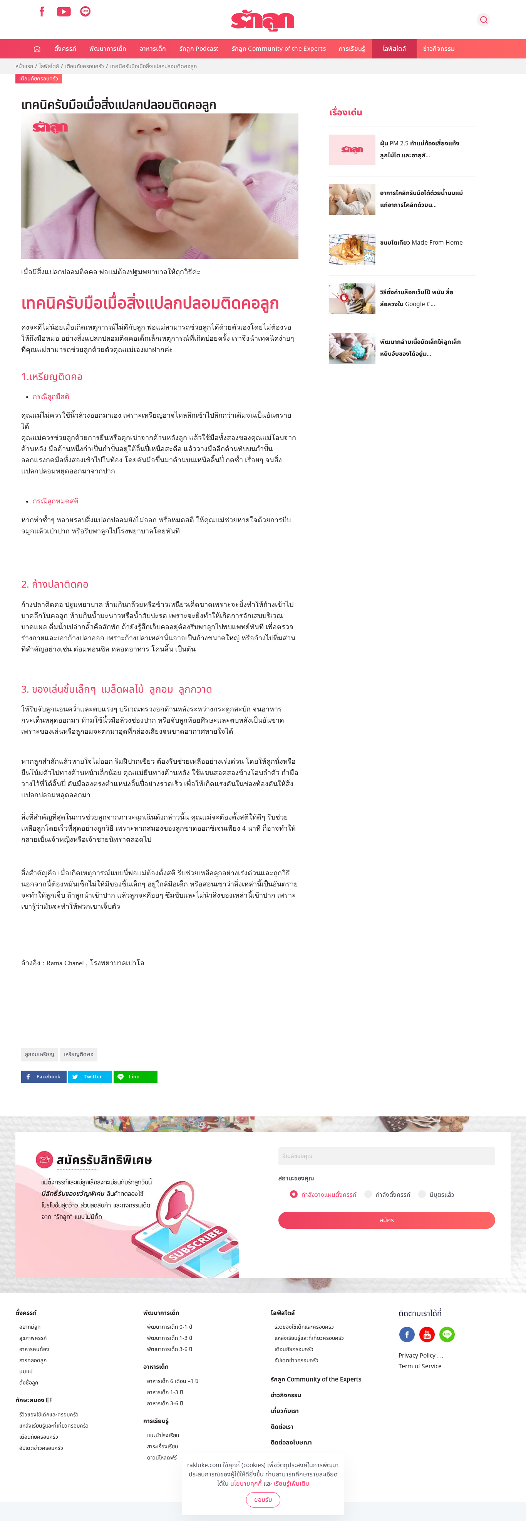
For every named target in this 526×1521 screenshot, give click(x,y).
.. (441, 1355)
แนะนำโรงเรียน (163, 1435)
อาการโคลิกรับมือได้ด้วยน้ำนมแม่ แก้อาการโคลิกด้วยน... (421, 198)
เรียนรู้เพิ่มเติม (291, 1483)
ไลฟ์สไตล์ (394, 48)
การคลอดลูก (33, 1360)
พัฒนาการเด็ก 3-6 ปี (169, 1349)
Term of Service (420, 1366)
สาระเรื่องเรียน (162, 1447)
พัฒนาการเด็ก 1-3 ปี (169, 1338)
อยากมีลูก (29, 1327)
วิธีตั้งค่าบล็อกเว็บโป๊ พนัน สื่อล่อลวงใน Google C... (416, 298)
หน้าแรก (24, 66)
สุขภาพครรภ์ (33, 1338)
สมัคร (387, 1220)
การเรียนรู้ (352, 48)
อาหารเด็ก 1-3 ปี (165, 1392)
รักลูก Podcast (199, 48)
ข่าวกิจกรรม (439, 48)
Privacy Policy (417, 1355)
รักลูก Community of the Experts (279, 48)
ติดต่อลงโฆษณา (291, 1442)
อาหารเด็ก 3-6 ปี (165, 1403)
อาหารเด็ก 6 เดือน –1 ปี (172, 1381)
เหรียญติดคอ (79, 1054)
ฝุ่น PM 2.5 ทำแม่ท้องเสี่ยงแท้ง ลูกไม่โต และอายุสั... (419, 149)
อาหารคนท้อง (34, 1349)
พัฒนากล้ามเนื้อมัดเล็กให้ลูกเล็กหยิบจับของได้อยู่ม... (420, 347)
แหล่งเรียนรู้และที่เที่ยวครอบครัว (54, 1426)
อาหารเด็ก (153, 48)
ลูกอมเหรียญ (39, 1054)
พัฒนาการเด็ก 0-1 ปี (169, 1327)
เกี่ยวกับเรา (285, 1410)
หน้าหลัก (37, 48)
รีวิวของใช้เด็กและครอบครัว (49, 1415)
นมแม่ (26, 1372)
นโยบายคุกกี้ (246, 1483)
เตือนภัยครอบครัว (84, 66)
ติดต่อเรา (282, 1426)
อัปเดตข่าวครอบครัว (41, 1448)
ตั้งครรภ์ (65, 48)
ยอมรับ (263, 1499)
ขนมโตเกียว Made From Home (421, 242)
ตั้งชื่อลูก (28, 1383)
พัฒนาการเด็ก (108, 48)
